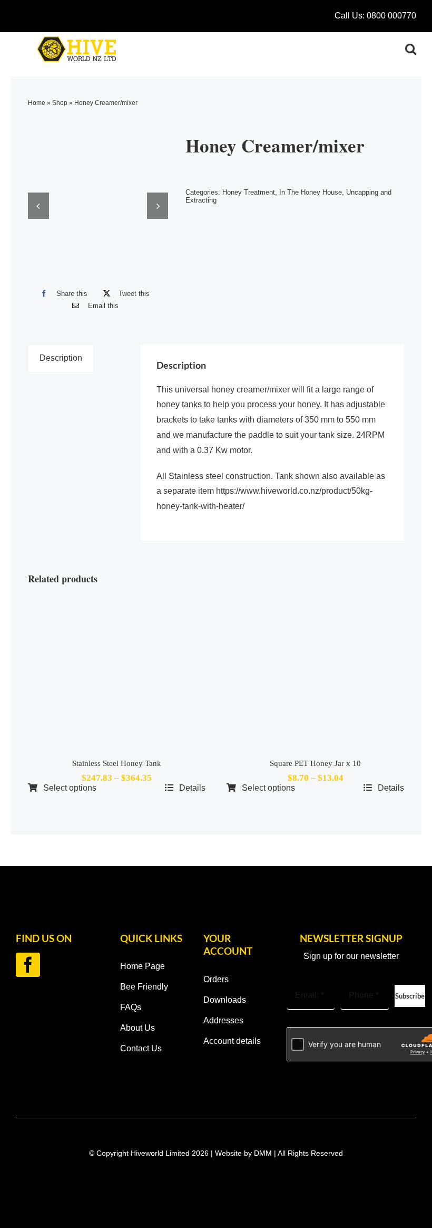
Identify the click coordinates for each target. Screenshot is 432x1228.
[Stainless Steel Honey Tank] (116, 673)
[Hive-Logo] (76, 40)
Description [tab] (61, 357)
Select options (69, 787)
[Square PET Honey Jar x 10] (315, 673)
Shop (59, 103)
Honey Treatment (248, 192)
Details (192, 787)
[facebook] (28, 965)
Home (36, 103)
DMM (263, 1153)
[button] (410, 49)
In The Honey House (310, 192)
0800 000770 (391, 15)
